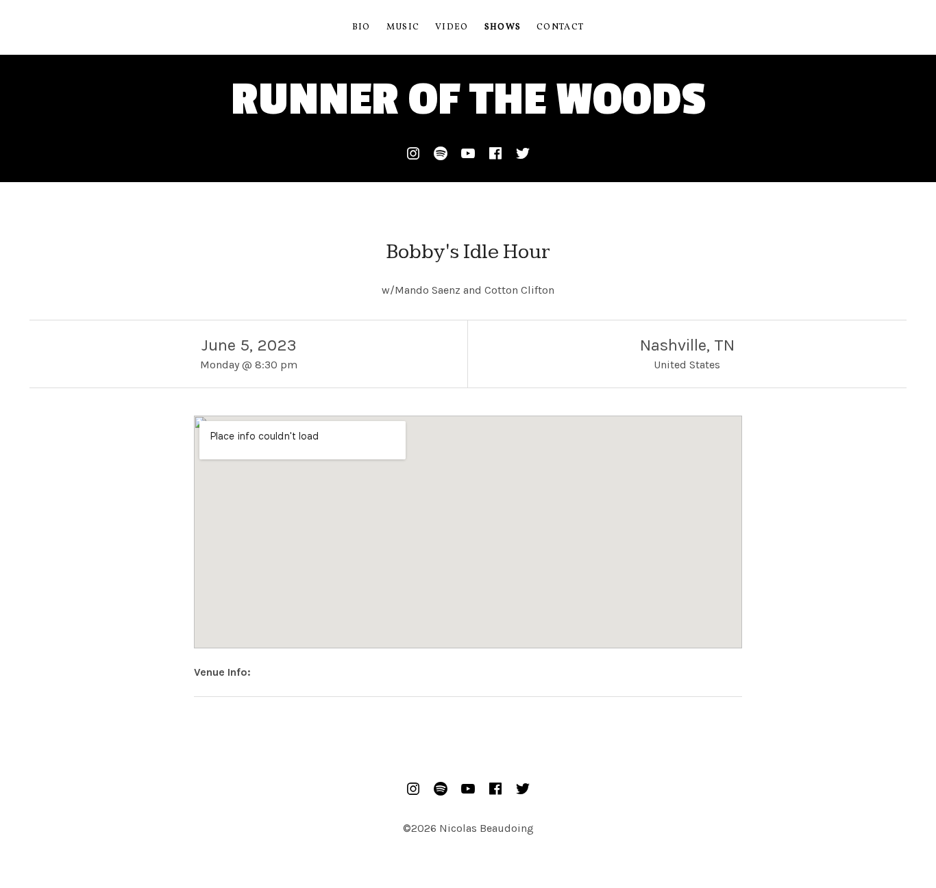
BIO (361, 27)
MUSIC (403, 27)
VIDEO (452, 27)
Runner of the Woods (468, 100)
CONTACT (560, 27)
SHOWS (502, 27)
